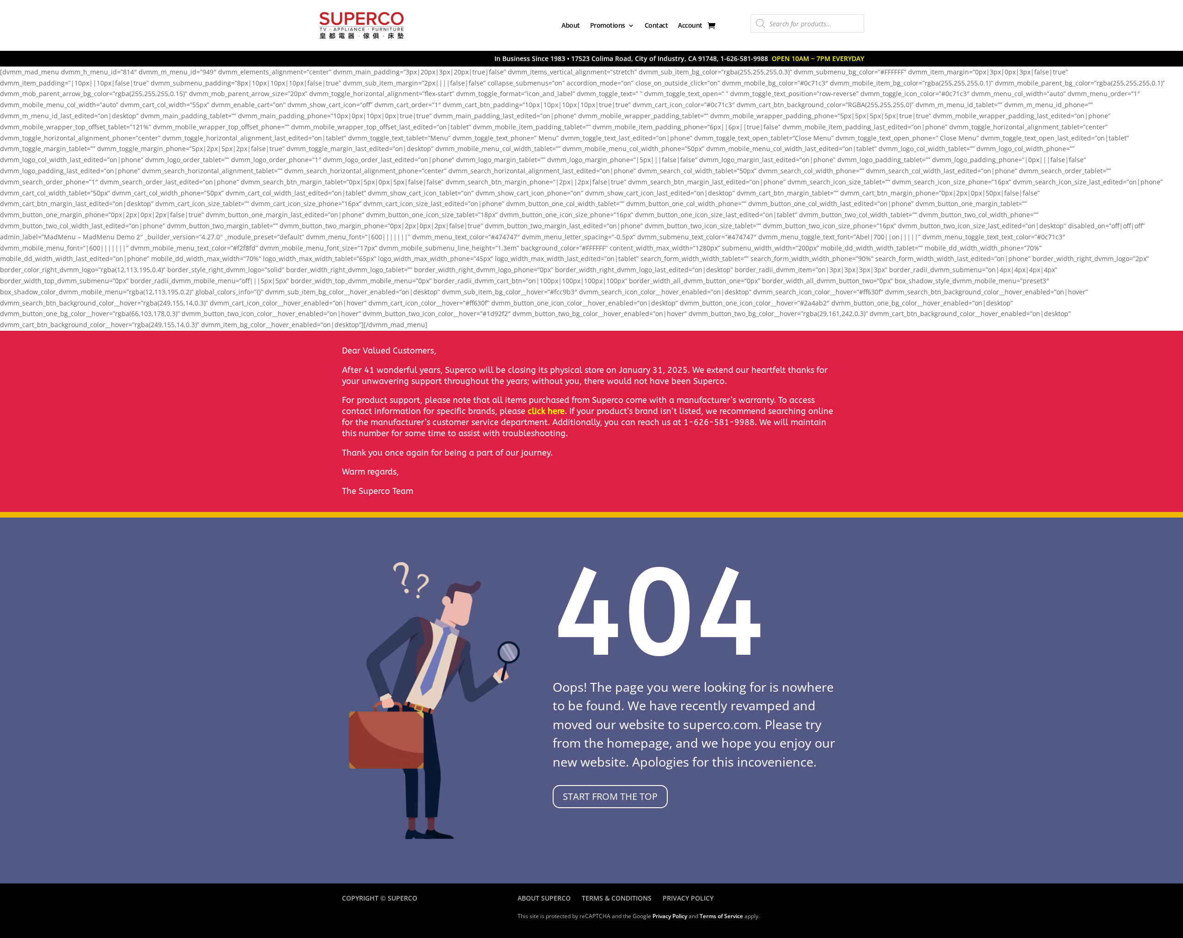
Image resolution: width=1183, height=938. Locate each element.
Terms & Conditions (617, 898)
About (570, 25)
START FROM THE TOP (610, 796)
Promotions (607, 25)
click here (546, 411)
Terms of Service (721, 916)
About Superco (544, 898)
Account (690, 25)
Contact (656, 25)
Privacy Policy (688, 898)
